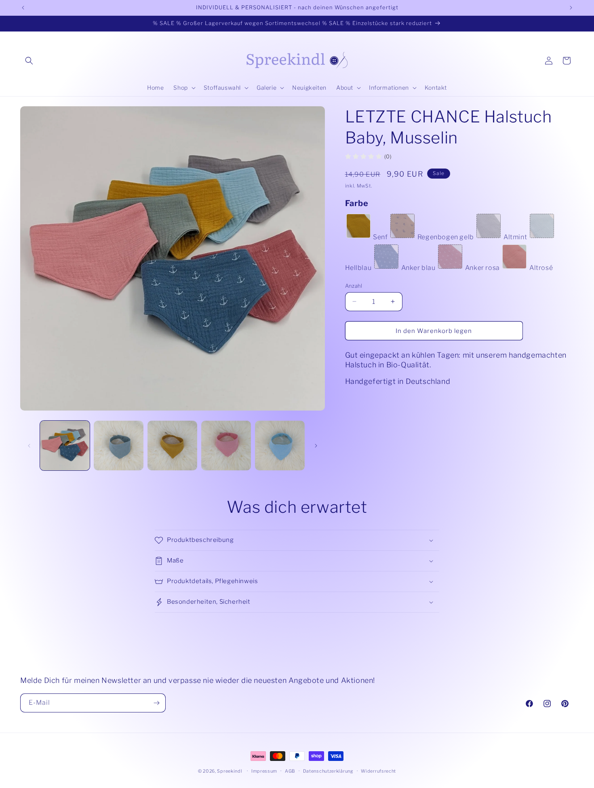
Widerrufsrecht (378, 771)
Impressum (264, 771)
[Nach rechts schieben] (316, 446)
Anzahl (353, 285)
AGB (290, 771)
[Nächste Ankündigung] (571, 7)
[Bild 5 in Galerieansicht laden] (280, 445)
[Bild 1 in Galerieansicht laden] (65, 445)
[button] (29, 61)
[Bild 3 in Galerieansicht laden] (172, 445)
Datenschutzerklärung (328, 771)
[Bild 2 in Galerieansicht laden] (118, 445)
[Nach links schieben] (29, 446)
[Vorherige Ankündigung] (23, 7)
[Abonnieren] (156, 702)
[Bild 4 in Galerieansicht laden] (226, 445)
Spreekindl (229, 771)
